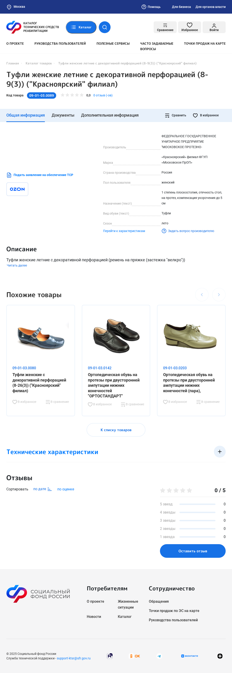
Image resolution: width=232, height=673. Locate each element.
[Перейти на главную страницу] (32, 27)
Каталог (125, 616)
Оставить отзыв (193, 550)
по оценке (65, 489)
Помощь (154, 7)
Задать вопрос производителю (191, 231)
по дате (40, 489)
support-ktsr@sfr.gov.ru (74, 658)
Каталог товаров (39, 63)
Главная (12, 63)
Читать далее (17, 265)
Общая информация (25, 115)
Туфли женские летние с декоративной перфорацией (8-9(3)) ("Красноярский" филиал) (107, 79)
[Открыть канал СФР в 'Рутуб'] (109, 655)
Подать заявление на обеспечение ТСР (43, 175)
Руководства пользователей (60, 43)
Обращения (159, 601)
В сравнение (59, 402)
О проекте (15, 43)
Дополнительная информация (110, 115)
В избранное (209, 115)
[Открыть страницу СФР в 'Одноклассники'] (134, 655)
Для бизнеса (181, 7)
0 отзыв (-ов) (103, 95)
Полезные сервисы (113, 43)
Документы (63, 115)
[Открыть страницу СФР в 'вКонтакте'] (189, 656)
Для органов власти (211, 7)
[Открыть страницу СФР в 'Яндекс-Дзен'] (220, 656)
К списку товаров (116, 429)
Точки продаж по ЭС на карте (174, 611)
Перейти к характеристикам (124, 231)
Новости (94, 616)
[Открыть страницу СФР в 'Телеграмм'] (159, 655)
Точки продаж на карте (205, 43)
